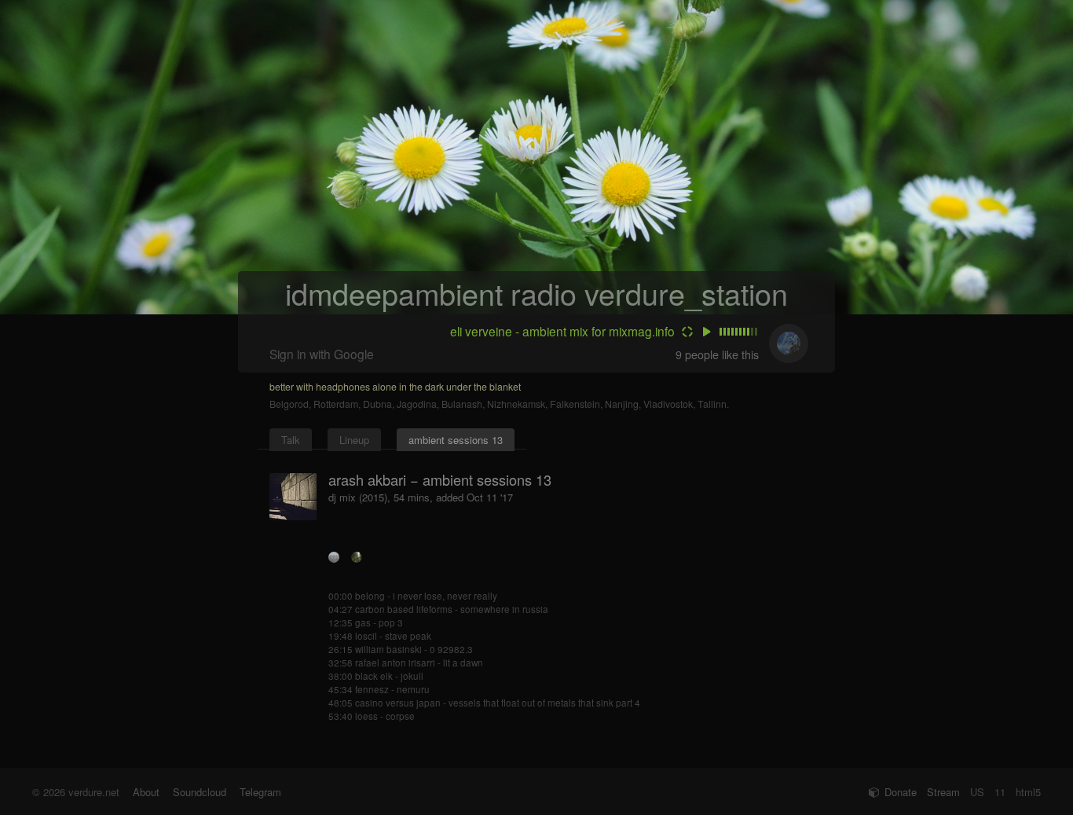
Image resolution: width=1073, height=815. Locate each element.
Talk (290, 439)
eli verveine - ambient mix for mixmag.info (562, 331)
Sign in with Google (321, 353)
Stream (943, 791)
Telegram (260, 791)
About (146, 791)
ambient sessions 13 (455, 439)
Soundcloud (199, 791)
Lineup (354, 439)
